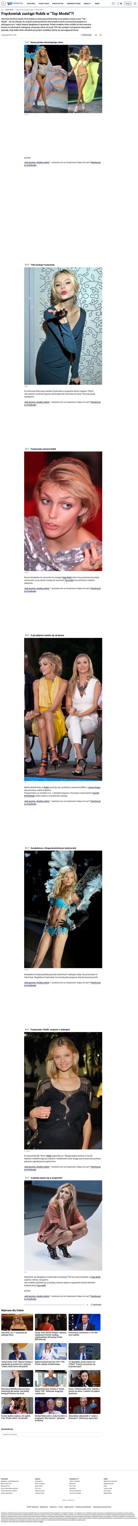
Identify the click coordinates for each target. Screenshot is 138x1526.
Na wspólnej (38, 1481)
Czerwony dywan (73, 3)
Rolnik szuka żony (6, 1483)
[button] (119, 3)
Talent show (43, 3)
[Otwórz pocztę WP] (113, 3)
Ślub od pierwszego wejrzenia (9, 1488)
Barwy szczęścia (40, 1483)
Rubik (46, 787)
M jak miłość (38, 1486)
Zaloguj (127, 3)
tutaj (41, 1521)
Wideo (97, 3)
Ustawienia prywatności (101, 1507)
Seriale (87, 3)
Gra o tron (38, 1488)
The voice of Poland (75, 1493)
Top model (69, 580)
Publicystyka (57, 3)
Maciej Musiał (108, 1493)
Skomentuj (87, 35)
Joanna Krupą (94, 787)
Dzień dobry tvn (5, 1486)
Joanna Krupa (108, 1488)
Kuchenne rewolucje (75, 1491)
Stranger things (39, 1493)
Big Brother (72, 1488)
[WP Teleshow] (17, 3)
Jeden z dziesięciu (74, 1481)
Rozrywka (31, 3)
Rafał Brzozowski (109, 1483)
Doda (105, 1486)
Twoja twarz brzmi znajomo (9, 1491)
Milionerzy (72, 1483)
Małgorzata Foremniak (110, 1481)
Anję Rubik (67, 577)
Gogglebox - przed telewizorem (10, 1481)
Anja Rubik (95, 1277)
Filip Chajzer (107, 1491)
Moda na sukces (40, 1491)
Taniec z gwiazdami (6, 1493)
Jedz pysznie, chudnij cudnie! (36, 162)
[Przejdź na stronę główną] (3, 5)
